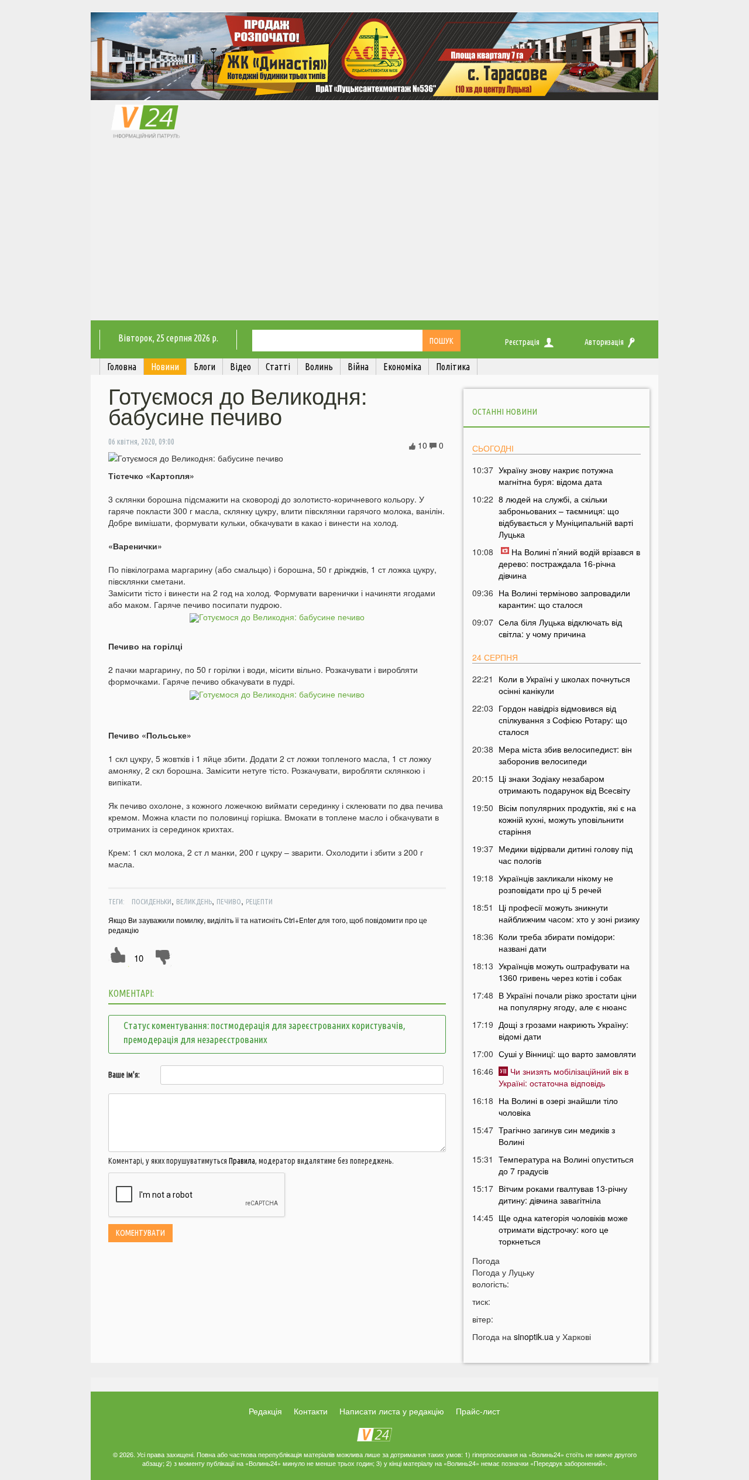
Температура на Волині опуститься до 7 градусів (566, 1165)
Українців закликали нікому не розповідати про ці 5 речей (556, 883)
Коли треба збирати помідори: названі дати (557, 942)
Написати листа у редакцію (391, 1411)
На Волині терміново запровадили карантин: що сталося (564, 598)
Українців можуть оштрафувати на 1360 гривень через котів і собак (564, 971)
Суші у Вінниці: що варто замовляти (567, 1053)
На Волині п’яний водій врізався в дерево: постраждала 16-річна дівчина (569, 563)
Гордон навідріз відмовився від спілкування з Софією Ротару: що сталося (563, 719)
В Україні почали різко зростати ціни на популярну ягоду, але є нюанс (568, 1001)
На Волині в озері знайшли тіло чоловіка (558, 1106)
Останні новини (504, 411)
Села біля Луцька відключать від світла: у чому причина (560, 628)
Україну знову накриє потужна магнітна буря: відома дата (556, 475)
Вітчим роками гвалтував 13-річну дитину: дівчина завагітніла (563, 1194)
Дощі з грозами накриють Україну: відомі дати (563, 1030)
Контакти (311, 1411)
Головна (121, 366)
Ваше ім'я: (124, 1074)
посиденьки (151, 901)
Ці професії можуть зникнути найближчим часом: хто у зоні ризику (569, 913)
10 (138, 958)
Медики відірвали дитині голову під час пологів (566, 854)
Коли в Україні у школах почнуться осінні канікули (564, 684)
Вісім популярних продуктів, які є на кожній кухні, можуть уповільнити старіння (567, 819)
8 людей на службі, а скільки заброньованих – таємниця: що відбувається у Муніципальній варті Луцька (566, 516)
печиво (229, 901)
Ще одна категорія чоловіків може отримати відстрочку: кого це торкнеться (563, 1229)
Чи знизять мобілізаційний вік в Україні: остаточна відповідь (563, 1077)
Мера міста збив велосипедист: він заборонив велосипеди (565, 755)
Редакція (265, 1411)
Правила (242, 1160)
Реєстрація (522, 342)
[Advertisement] (374, 233)
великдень (194, 901)
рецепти (259, 901)
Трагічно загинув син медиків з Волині (557, 1135)
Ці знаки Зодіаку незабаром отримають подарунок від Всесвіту (564, 784)
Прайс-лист (478, 1411)
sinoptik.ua (534, 1336)
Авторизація (604, 342)
